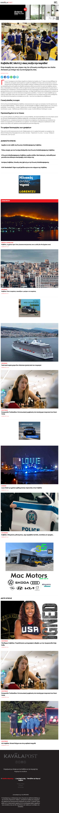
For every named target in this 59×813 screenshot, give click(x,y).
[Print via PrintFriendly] (17, 77)
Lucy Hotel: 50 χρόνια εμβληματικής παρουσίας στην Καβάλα (21, 488)
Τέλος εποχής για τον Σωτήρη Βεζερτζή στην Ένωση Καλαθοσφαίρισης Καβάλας (28, 150)
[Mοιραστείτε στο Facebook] (5, 77)
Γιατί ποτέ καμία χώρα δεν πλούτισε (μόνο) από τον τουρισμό (21, 365)
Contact (20, 785)
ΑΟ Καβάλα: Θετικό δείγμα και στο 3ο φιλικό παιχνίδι (18, 743)
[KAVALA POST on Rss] (25, 762)
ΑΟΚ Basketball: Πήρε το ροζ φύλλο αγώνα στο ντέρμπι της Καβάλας (24, 167)
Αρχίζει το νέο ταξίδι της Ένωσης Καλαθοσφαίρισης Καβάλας (21, 145)
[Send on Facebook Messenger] (8, 77)
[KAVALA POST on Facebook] (16, 762)
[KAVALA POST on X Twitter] (19, 762)
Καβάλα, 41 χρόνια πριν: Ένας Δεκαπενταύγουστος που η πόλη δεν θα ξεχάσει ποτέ (26, 244)
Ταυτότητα (21, 787)
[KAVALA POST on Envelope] (22, 762)
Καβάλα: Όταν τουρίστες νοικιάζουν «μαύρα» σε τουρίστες (18, 291)
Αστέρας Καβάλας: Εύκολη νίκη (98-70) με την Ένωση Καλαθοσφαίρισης (25, 162)
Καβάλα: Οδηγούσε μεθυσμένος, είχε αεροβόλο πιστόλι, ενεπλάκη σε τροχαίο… (27, 535)
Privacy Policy (20, 784)
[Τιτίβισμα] (2, 77)
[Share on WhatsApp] (11, 77)
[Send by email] (14, 77)
